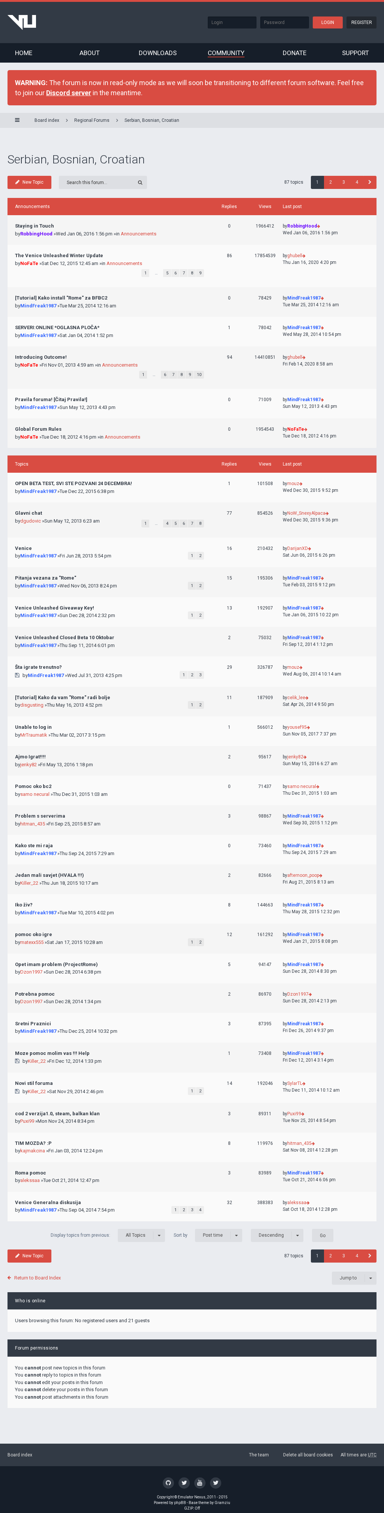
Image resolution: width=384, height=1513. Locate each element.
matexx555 (32, 942)
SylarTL (294, 1083)
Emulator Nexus (192, 1497)
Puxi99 (27, 1121)
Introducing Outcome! (41, 357)
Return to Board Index (37, 1278)
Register (361, 22)
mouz (293, 483)
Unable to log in (33, 727)
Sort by (198, 1235)
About (90, 53)
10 (199, 374)
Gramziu (222, 1503)
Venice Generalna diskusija (48, 1202)
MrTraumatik (33, 735)
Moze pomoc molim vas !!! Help (52, 1053)
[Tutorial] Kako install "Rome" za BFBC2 (61, 298)
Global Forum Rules (38, 429)
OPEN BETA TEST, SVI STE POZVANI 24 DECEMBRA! (73, 483)
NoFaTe (29, 263)
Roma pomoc (30, 1173)
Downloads (158, 53)
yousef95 (297, 727)
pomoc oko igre (33, 934)
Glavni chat (28, 513)
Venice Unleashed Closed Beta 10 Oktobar (64, 637)
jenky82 (28, 764)
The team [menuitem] (259, 1455)
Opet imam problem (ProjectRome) (56, 964)
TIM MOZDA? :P (33, 1143)
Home (23, 53)
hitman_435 (32, 824)
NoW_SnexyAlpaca (306, 513)
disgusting (32, 705)
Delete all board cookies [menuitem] (308, 1455)
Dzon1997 (31, 972)
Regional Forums (92, 120)
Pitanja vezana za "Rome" (45, 578)
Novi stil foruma (34, 1083)
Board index (20, 1455)
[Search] (140, 182)
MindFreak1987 (38, 306)
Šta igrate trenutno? (38, 667)
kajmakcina (32, 1150)
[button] (369, 182)
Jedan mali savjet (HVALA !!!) (49, 875)
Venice (23, 548)
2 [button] (330, 182)
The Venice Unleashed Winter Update (59, 255)
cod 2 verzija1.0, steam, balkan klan (57, 1113)
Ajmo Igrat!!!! (30, 756)
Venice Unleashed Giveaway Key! (54, 608)
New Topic (33, 182)
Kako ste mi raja (34, 845)
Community (226, 53)
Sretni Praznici (33, 1023)
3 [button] (343, 182)
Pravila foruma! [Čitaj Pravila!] (51, 399)
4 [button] (357, 182)
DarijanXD (297, 548)
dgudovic (30, 521)
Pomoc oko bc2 (33, 786)
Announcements (138, 234)
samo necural (35, 794)
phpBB (180, 1503)
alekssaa (30, 1180)
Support (355, 53)
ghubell (294, 255)
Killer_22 (29, 883)
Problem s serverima (40, 816)
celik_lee (296, 697)
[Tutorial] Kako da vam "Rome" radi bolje (62, 697)
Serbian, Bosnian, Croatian (151, 120)
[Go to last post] (318, 226)
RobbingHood (36, 234)
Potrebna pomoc (35, 994)
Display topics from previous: (98, 1235)
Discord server (68, 93)
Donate (294, 53)
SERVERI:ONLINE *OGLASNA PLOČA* (57, 327)
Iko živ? (24, 905)
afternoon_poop (303, 875)
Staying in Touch (34, 226)
